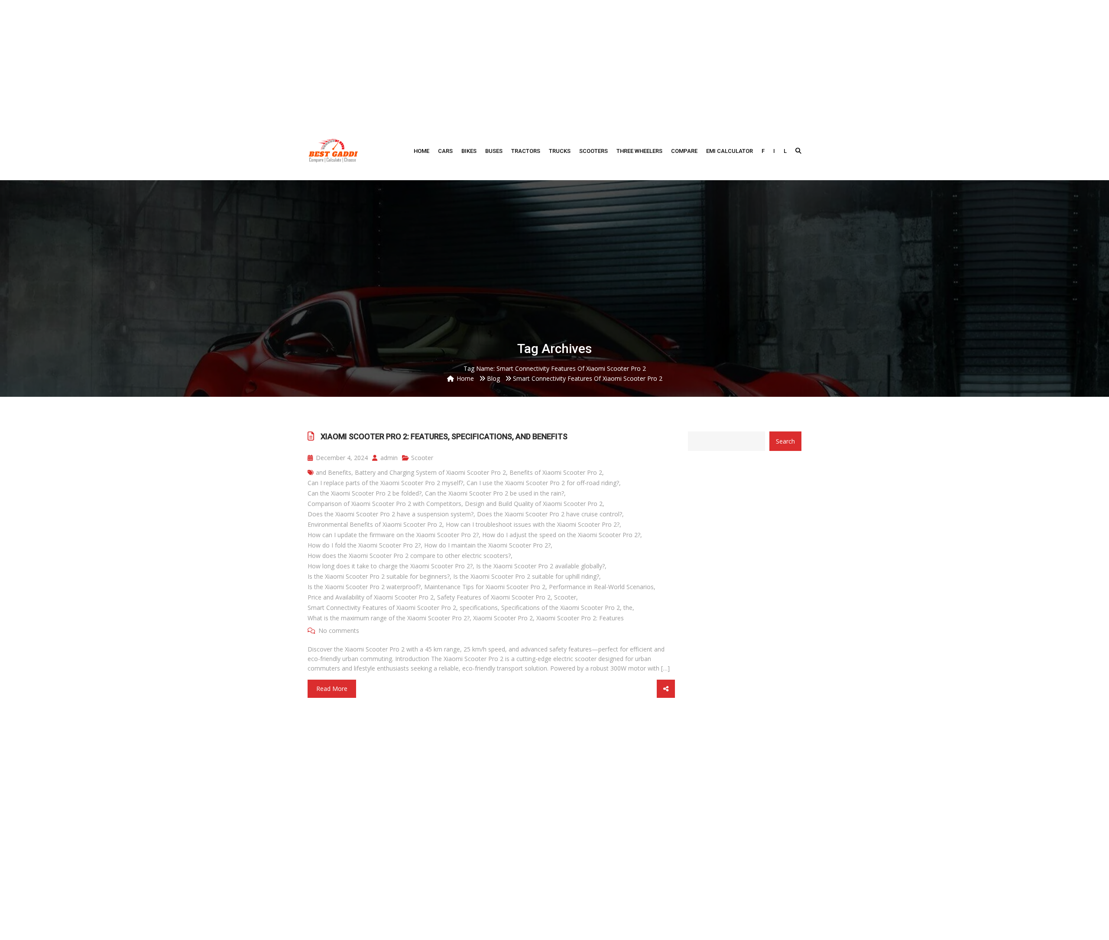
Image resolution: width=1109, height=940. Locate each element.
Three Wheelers (639, 151)
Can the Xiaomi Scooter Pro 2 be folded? (365, 493)
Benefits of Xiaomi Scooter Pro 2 (555, 472)
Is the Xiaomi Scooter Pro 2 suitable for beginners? (379, 576)
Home (421, 151)
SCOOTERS (593, 151)
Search (785, 441)
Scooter (422, 458)
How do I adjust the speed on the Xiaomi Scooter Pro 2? (561, 535)
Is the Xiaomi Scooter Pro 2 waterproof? (364, 587)
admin (388, 458)
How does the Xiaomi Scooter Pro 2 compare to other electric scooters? (409, 555)
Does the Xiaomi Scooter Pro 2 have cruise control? (549, 514)
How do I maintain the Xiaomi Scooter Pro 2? (487, 545)
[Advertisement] (554, 60)
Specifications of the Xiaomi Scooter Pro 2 (560, 607)
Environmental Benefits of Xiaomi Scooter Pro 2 (375, 524)
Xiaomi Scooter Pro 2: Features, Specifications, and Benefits (444, 436)
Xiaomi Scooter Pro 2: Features (580, 618)
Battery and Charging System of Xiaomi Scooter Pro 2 (430, 472)
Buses (494, 151)
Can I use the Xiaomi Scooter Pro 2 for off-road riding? (543, 483)
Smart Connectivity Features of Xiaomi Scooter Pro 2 (382, 607)
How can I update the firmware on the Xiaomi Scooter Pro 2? (393, 535)
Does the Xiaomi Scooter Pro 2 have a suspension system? (390, 514)
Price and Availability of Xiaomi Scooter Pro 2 (371, 597)
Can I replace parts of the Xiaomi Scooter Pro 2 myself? (385, 483)
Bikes (469, 151)
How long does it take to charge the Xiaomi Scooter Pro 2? (390, 566)
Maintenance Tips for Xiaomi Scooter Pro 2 (484, 587)
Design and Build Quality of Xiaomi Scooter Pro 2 (534, 503)
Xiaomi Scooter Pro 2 (503, 618)
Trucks (560, 151)
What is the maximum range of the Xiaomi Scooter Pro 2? (389, 618)
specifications (479, 607)
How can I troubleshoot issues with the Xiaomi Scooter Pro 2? (532, 524)
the (627, 607)
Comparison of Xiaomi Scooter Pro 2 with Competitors (384, 503)
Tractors (525, 151)
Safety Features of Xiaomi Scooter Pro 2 (494, 597)
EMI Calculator (729, 151)
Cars (445, 151)
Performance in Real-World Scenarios (601, 587)
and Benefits (333, 472)
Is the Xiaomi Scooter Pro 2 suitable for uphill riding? (526, 576)
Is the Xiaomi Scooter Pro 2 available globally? (540, 566)
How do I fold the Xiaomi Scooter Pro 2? (364, 545)
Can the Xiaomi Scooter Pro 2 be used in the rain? (494, 493)
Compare (684, 151)
